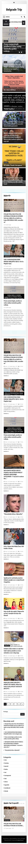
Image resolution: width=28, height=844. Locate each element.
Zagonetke (7, 608)
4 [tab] (16, 803)
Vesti (5, 130)
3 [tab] (24, 52)
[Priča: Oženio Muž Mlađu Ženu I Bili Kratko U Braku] (14, 536)
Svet (5, 62)
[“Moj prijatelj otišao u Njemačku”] (14, 503)
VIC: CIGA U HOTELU (10, 90)
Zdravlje (7, 645)
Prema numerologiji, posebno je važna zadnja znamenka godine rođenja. (13, 303)
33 (18, 704)
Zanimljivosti (8, 467)
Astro (6, 297)
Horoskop (7, 256)
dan (6, 366)
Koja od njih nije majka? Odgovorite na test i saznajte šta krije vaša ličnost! (14, 613)
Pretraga (5, 711)
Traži (22, 714)
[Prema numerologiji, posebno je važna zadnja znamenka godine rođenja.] (14, 292)
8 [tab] (23, 803)
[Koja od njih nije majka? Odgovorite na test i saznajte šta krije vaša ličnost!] (14, 604)
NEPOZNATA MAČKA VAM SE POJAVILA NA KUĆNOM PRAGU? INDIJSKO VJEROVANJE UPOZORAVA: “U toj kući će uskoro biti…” (14, 474)
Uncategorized (7, 775)
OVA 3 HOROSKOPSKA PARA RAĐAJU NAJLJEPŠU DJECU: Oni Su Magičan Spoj (13, 261)
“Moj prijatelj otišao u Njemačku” (13, 514)
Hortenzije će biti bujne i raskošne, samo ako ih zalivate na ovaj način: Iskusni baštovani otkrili (13, 124)
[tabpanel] (14, 40)
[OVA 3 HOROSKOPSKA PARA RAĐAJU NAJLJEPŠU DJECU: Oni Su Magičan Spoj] (14, 250)
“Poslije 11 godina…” (9, 109)
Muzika (6, 162)
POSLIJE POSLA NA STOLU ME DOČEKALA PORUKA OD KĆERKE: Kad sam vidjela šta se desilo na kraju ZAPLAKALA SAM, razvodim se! (12, 44)
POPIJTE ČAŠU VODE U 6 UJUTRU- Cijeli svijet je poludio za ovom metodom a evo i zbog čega (14, 651)
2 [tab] (21, 52)
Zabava (6, 781)
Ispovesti (6, 34)
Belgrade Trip (14, 9)
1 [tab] (19, 52)
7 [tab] (21, 803)
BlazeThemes (20, 840)
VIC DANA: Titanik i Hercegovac (13, 165)
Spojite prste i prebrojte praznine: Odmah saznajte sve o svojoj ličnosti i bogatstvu (14, 580)
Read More (6, 375)
